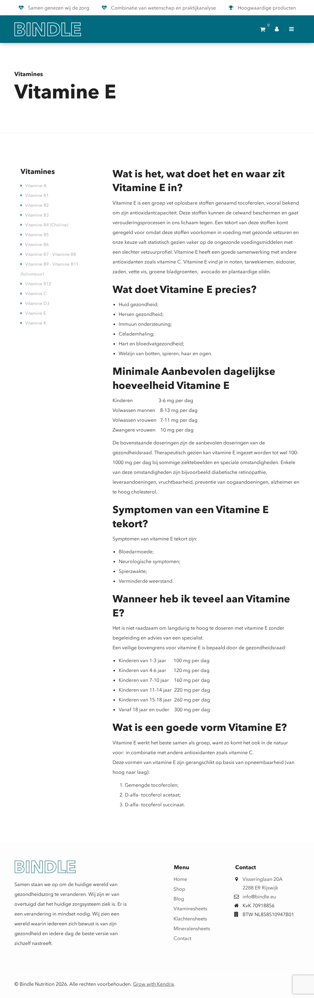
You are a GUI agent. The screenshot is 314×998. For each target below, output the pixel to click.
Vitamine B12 (38, 283)
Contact (182, 938)
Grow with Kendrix (153, 984)
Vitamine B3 (37, 215)
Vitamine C (36, 293)
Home (180, 879)
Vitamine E (35, 313)
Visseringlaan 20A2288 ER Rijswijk (262, 883)
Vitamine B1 (37, 195)
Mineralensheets (182, 928)
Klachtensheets (182, 918)
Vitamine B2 (37, 205)
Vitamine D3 (37, 303)
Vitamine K (35, 323)
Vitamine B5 (37, 234)
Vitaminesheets (182, 908)
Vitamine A (36, 185)
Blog (179, 899)
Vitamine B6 (37, 244)
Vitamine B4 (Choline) (46, 225)
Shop (179, 889)
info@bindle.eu (259, 896)
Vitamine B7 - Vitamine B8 (50, 254)
